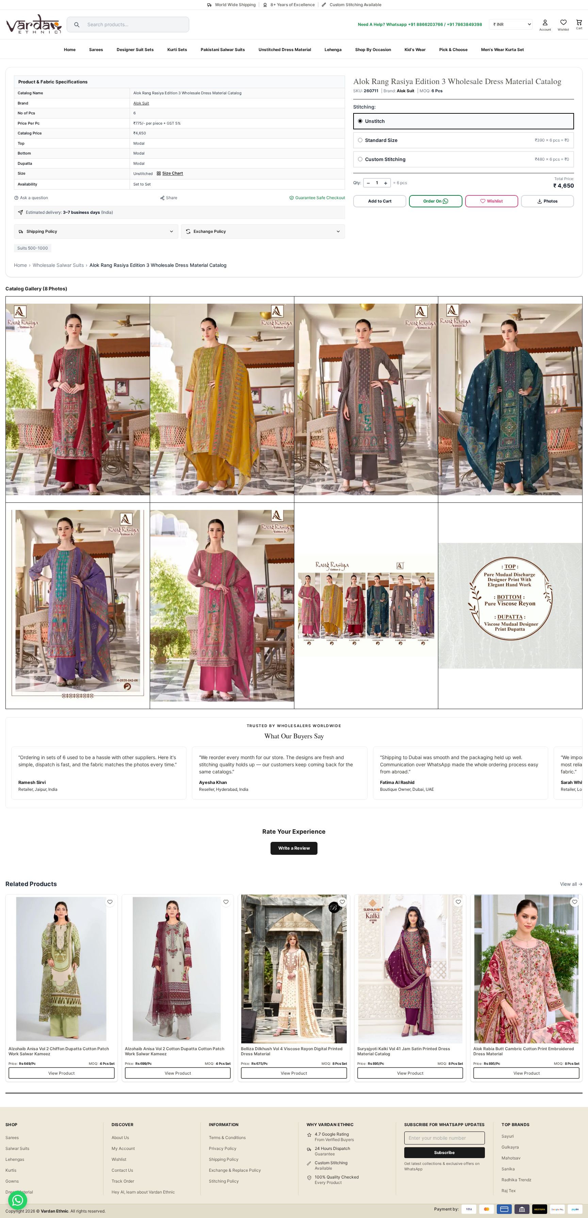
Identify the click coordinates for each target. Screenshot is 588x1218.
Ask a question (34, 197)
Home (70, 49)
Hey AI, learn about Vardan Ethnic (143, 1192)
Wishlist (495, 201)
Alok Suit (141, 103)
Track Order (123, 1181)
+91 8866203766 (425, 24)
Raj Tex (509, 1190)
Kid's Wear (415, 49)
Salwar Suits (17, 1148)
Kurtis (10, 1170)
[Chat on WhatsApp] (17, 1200)
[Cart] (579, 22)
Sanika (508, 1168)
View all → (571, 884)
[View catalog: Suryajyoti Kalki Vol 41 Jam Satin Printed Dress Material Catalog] (410, 988)
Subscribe (444, 1152)
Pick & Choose (453, 49)
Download (87, 494)
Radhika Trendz (517, 1179)
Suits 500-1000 (32, 248)
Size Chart (172, 173)
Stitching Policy (224, 1181)
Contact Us (122, 1170)
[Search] (75, 24)
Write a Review (294, 848)
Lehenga (333, 49)
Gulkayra (510, 1147)
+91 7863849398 (464, 24)
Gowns (12, 1181)
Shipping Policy (224, 1159)
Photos (551, 201)
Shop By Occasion (373, 49)
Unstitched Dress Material (285, 49)
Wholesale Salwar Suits (58, 265)
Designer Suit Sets (135, 49)
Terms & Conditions (227, 1137)
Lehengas (14, 1159)
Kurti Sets (177, 49)
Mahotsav (511, 1157)
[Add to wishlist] (110, 902)
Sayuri (508, 1136)
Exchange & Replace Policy (235, 1170)
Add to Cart (380, 201)
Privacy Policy (222, 1148)
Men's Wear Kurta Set (502, 49)
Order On (432, 201)
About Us (120, 1137)
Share (171, 197)
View (63, 494)
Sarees (96, 49)
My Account (123, 1148)
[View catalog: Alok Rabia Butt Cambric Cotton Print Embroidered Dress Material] (526, 988)
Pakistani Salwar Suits (223, 49)
